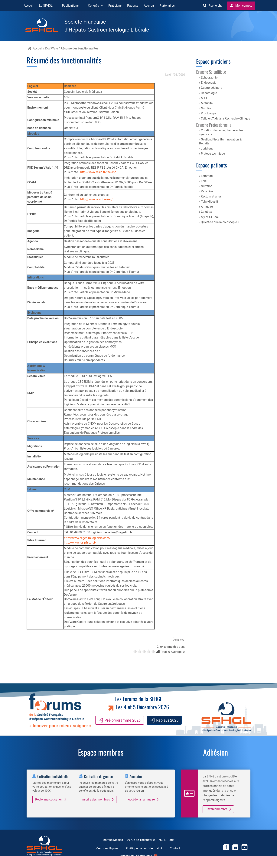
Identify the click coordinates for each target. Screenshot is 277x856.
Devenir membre (216, 809)
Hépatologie (209, 93)
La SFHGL (46, 5)
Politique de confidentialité (144, 848)
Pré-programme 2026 (123, 720)
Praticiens (115, 5)
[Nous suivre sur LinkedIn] (235, 848)
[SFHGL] (44, 26)
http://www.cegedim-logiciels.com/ (87, 538)
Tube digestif (209, 201)
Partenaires (167, 5)
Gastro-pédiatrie (211, 87)
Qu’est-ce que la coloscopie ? (220, 222)
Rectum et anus (211, 196)
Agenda (149, 5)
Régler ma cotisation (49, 799)
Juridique (207, 148)
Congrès (93, 5)
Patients (132, 5)
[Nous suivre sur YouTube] (244, 848)
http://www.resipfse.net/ (96, 199)
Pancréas (207, 191)
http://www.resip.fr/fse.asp (98, 172)
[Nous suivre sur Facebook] (226, 848)
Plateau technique (213, 153)
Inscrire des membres (96, 799)
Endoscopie (208, 82)
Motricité (207, 103)
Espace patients (211, 165)
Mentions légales (107, 848)
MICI (204, 98)
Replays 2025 (167, 720)
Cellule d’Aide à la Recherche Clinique (225, 118)
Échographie (209, 77)
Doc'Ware (51, 48)
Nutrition (206, 108)
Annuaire (207, 206)
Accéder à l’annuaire (141, 799)
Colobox (206, 212)
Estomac (207, 176)
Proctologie (208, 113)
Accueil (28, 5)
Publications (70, 5)
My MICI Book (210, 217)
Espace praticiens (213, 61)
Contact (175, 848)
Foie (204, 181)
